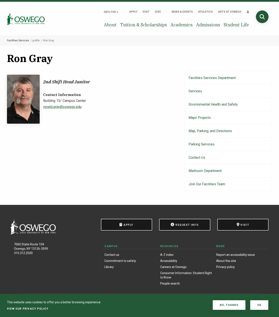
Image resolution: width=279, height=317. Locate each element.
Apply (133, 11)
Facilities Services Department (212, 78)
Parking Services (201, 144)
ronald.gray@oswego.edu (62, 107)
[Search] (262, 16)
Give (158, 11)
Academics (181, 25)
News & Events (182, 11)
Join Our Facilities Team (207, 184)
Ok (259, 305)
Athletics (205, 11)
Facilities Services (18, 40)
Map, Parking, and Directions (210, 131)
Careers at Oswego (173, 267)
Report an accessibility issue (235, 254)
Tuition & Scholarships (143, 25)
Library (109, 267)
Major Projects (200, 118)
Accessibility (168, 261)
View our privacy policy (28, 308)
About (110, 25)
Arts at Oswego (230, 11)
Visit (146, 11)
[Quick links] (248, 11)
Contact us (111, 254)
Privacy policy (225, 267)
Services (195, 91)
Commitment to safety (120, 261)
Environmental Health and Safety (213, 104)
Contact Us (197, 157)
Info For (110, 11)
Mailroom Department (205, 171)
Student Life (236, 25)
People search (170, 283)
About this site (226, 261)
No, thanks (229, 305)
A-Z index (167, 254)
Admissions (208, 25)
